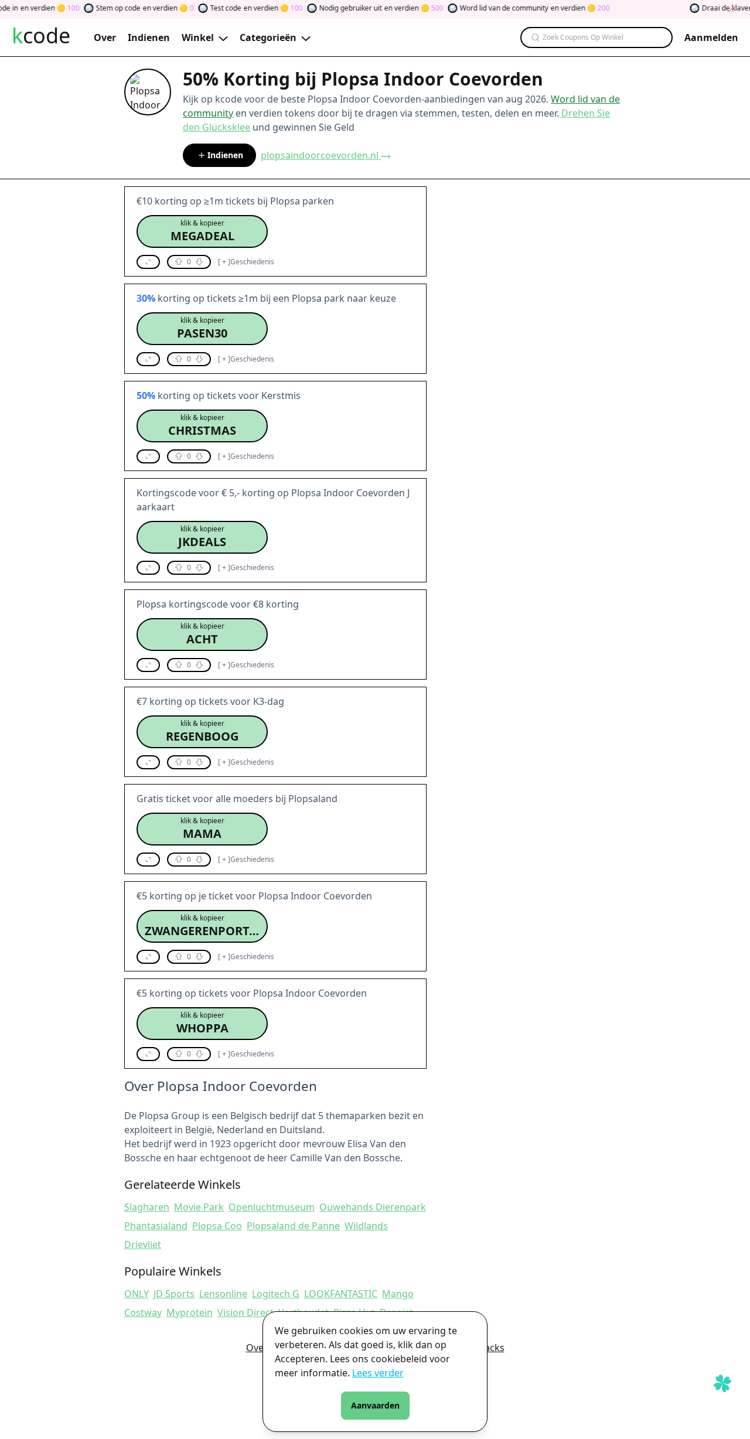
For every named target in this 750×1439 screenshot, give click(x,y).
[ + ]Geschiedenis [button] (246, 262)
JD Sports (174, 1293)
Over (257, 1347)
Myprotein (189, 1312)
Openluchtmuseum (272, 1207)
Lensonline (223, 1293)
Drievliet (142, 1244)
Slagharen (146, 1207)
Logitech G (275, 1293)
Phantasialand (156, 1225)
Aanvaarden (375, 1405)
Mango (398, 1293)
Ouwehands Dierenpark (372, 1207)
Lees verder (378, 1372)
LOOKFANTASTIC (340, 1293)
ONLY (136, 1293)
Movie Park (199, 1207)
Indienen (225, 155)
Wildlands (366, 1225)
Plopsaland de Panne (293, 1225)
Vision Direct (245, 1312)
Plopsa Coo (217, 1225)
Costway (143, 1312)
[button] (202, 231)
